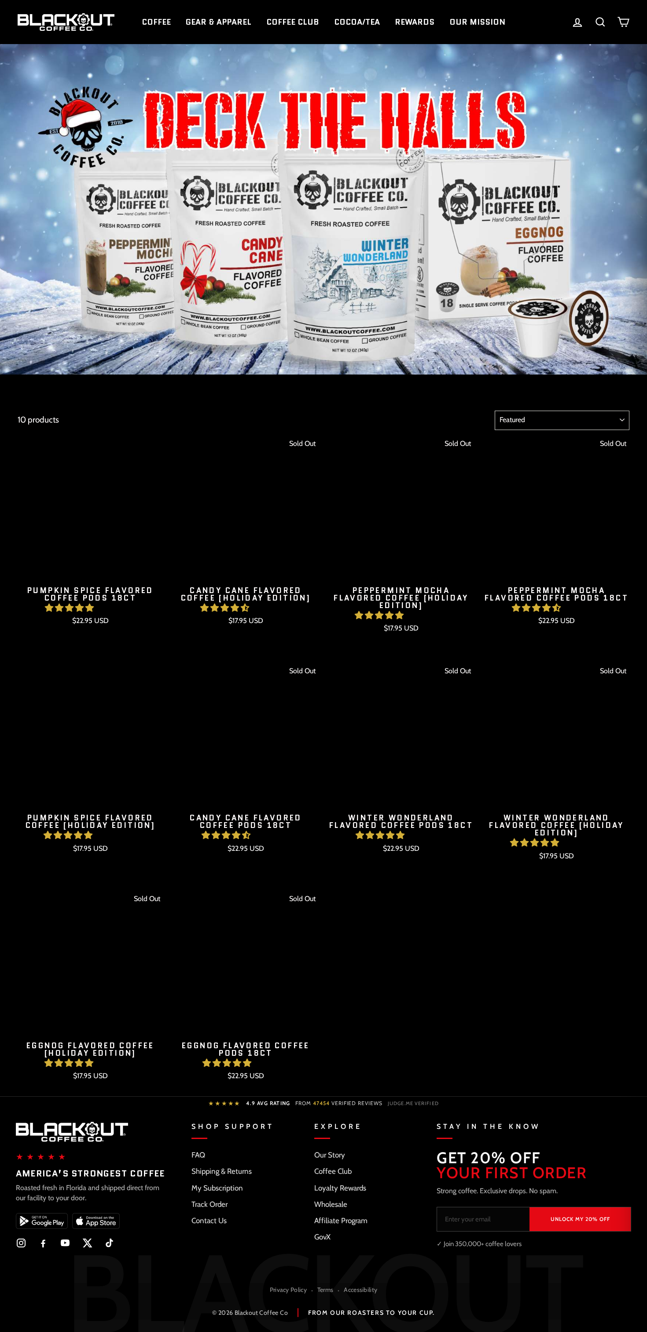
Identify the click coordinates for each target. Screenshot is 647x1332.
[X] (87, 1243)
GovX (322, 1236)
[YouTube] (65, 1243)
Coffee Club (333, 1171)
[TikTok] (109, 1243)
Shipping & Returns (221, 1171)
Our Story (329, 1154)
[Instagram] (21, 1243)
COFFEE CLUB (292, 22)
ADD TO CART (91, 643)
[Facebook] (43, 1243)
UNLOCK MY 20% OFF (580, 1219)
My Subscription (217, 1188)
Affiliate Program (341, 1220)
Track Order (209, 1204)
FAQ (198, 1154)
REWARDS (414, 22)
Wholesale (330, 1204)
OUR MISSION (477, 22)
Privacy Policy (288, 1290)
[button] (70, 608)
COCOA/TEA (357, 22)
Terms (325, 1290)
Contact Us (209, 1220)
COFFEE (156, 22)
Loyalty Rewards (340, 1188)
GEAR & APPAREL (218, 22)
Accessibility (360, 1290)
